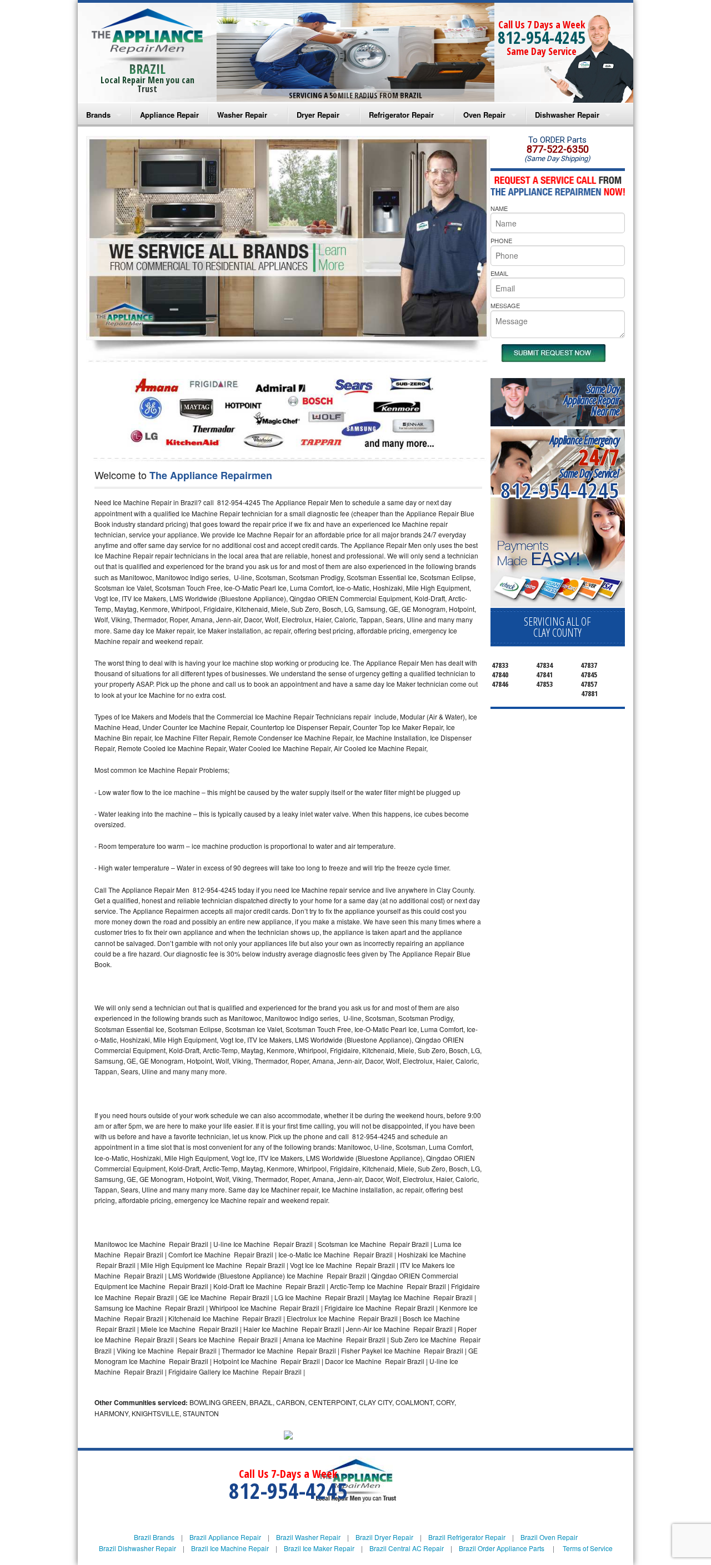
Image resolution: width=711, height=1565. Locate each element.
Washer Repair (242, 114)
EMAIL (499, 273)
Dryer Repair (318, 114)
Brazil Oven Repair (549, 1537)
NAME (499, 208)
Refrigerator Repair (401, 114)
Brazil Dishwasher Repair (137, 1548)
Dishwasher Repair (567, 114)
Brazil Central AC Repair (406, 1548)
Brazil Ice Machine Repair (230, 1548)
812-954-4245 (541, 37)
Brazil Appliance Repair (225, 1537)
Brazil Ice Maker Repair (319, 1548)
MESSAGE (505, 305)
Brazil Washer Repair (308, 1537)
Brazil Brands (154, 1537)
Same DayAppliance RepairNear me (591, 400)
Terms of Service (588, 1548)
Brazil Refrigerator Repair (466, 1537)
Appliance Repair (169, 114)
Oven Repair (484, 114)
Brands (98, 114)
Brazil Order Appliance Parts (501, 1548)
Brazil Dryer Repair (384, 1537)
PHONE (501, 240)
